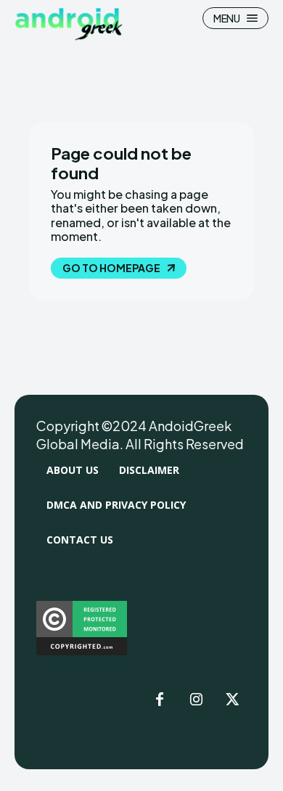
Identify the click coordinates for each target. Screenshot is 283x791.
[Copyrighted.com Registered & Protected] (81, 651)
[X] (232, 700)
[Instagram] (195, 700)
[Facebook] (159, 700)
